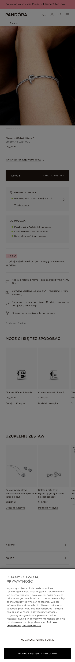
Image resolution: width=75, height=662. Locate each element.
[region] (37, 615)
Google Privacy (31, 625)
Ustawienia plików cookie (37, 640)
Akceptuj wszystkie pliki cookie (37, 653)
